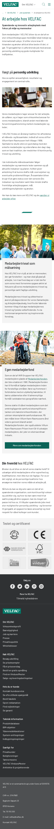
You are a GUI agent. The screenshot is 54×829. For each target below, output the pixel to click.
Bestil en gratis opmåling (15, 670)
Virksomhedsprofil (12, 626)
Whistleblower (10, 645)
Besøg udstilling (10, 658)
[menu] (49, 4)
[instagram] (41, 586)
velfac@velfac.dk (16, 817)
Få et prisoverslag (11, 666)
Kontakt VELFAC (10, 822)
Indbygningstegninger (13, 739)
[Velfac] (10, 4)
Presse (6, 638)
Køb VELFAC (9, 654)
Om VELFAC (11, 13)
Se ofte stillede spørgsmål (15, 695)
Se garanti (8, 710)
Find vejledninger (11, 706)
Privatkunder (9, 752)
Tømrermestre (10, 759)
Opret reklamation (11, 702)
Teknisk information (13, 718)
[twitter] (19, 586)
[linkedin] (27, 586)
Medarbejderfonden (37, 378)
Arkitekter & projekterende (16, 767)
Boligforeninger (10, 755)
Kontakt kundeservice (13, 691)
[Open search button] (43, 4)
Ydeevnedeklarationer (13, 731)
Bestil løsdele (9, 698)
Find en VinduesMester (14, 674)
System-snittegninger (13, 735)
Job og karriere (24, 13)
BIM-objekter (9, 727)
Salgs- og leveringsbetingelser (18, 678)
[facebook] (12, 586)
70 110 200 (10, 811)
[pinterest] (34, 586)
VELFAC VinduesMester (14, 763)
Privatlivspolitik (10, 642)
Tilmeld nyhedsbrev (27, 598)
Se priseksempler (11, 662)
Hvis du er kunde (11, 686)
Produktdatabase (11, 723)
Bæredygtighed (10, 630)
